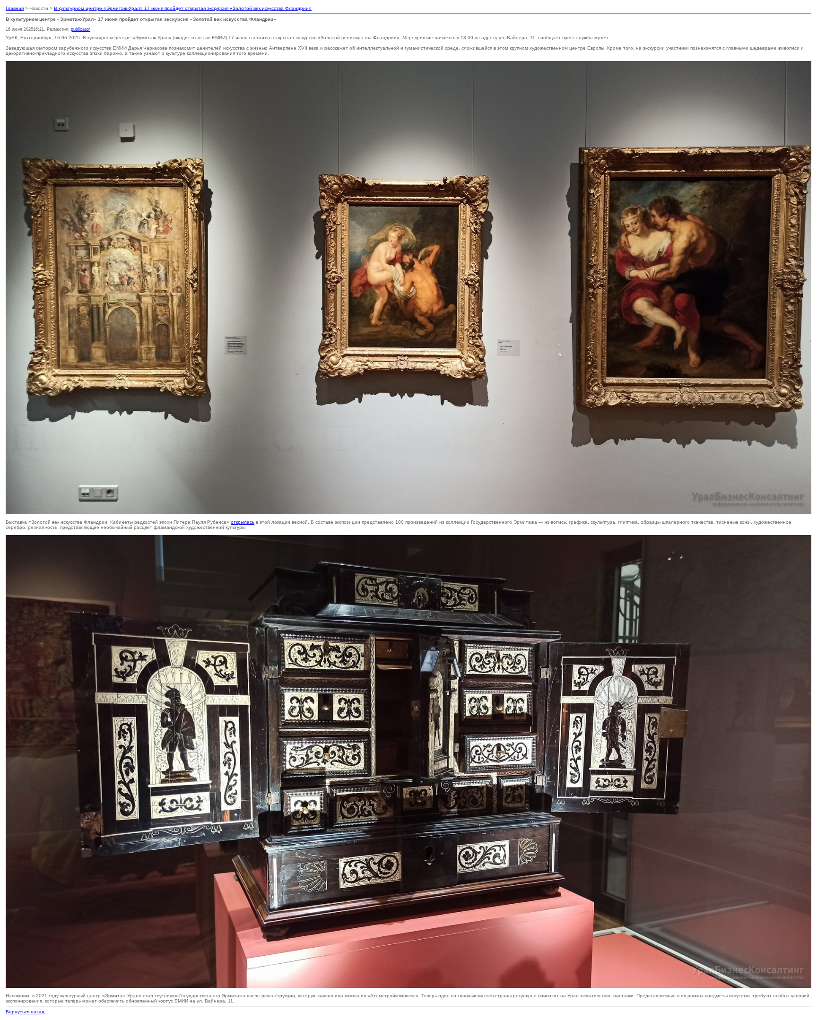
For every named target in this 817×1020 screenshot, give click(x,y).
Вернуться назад (25, 1011)
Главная (15, 8)
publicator (80, 29)
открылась (242, 522)
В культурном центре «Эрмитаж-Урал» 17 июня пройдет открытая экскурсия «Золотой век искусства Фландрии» (183, 8)
